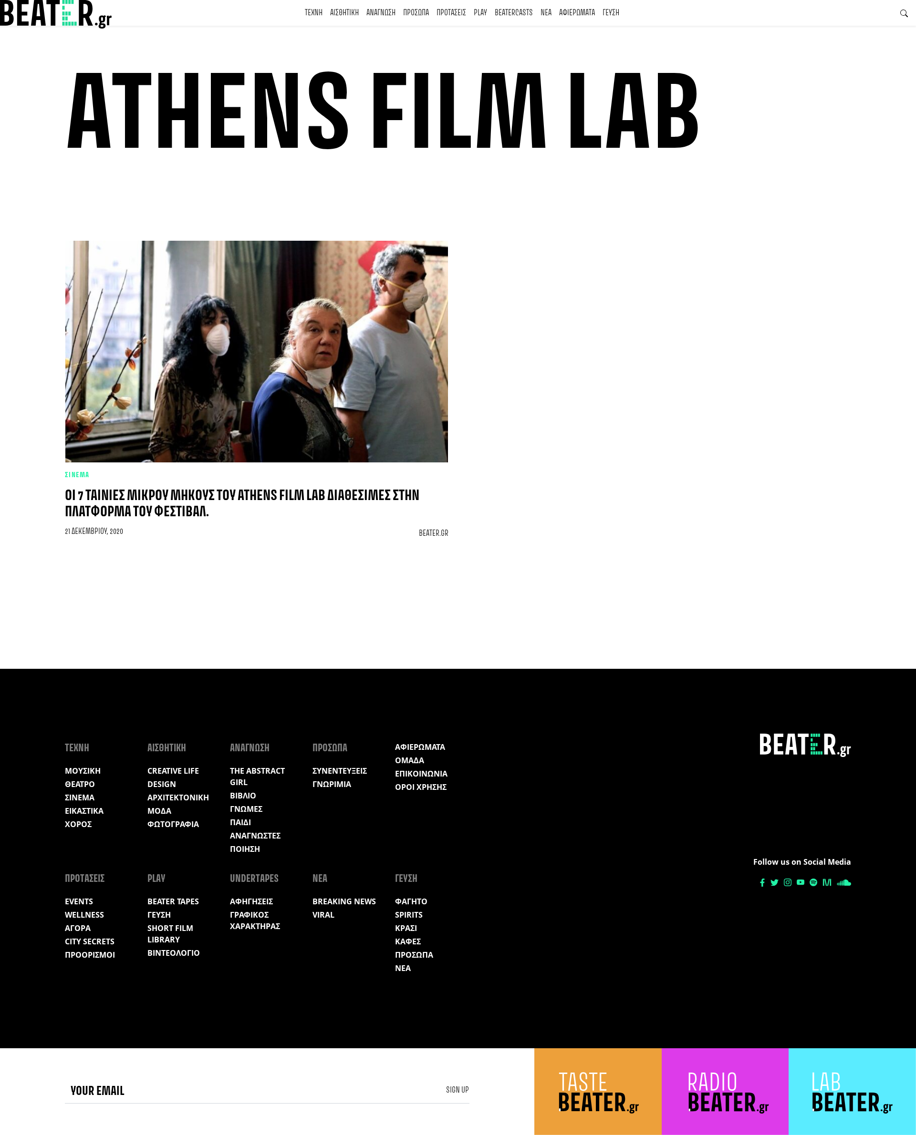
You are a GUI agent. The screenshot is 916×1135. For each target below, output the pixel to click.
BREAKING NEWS (344, 901)
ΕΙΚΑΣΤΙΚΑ (84, 811)
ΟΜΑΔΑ (409, 760)
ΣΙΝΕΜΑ (77, 475)
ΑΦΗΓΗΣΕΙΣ (251, 901)
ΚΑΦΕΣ (408, 941)
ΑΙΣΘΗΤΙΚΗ (344, 13)
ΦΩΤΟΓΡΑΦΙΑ (173, 824)
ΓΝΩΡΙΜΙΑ (331, 784)
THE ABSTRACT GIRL (257, 776)
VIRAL (323, 915)
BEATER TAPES (173, 901)
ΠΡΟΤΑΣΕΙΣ (451, 13)
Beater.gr (433, 533)
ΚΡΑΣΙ (406, 928)
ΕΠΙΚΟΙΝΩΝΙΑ (421, 773)
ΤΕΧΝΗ (314, 13)
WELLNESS (84, 915)
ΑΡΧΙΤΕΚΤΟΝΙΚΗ (178, 797)
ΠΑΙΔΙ (240, 822)
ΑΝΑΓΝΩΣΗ (381, 13)
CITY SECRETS (89, 941)
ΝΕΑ (546, 13)
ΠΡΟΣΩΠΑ (416, 13)
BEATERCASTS (514, 13)
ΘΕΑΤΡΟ (80, 784)
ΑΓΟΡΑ (78, 928)
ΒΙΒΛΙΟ (243, 795)
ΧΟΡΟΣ (78, 824)
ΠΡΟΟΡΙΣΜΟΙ (90, 955)
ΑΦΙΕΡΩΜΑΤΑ (577, 13)
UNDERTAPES (254, 879)
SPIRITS (409, 915)
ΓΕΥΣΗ (611, 13)
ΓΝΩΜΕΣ (246, 809)
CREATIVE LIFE (173, 771)
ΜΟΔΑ (159, 811)
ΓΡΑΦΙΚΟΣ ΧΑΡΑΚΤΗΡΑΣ (255, 920)
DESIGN (161, 784)
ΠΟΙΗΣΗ (245, 849)
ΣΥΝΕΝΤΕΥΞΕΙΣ (339, 771)
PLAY (480, 13)
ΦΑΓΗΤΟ (411, 901)
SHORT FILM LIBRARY (170, 934)
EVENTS (79, 901)
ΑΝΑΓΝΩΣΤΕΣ (255, 835)
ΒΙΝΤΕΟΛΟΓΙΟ (173, 953)
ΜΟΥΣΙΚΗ (83, 771)
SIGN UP (457, 1090)
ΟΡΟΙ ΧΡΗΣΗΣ (421, 787)
